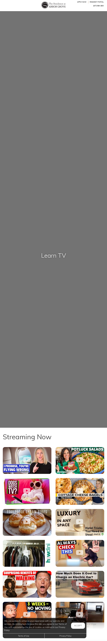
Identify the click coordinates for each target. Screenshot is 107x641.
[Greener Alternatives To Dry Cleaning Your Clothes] (27, 553)
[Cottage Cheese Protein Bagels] (80, 491)
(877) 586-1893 (98, 6)
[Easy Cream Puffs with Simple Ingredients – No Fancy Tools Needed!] (27, 522)
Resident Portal (97, 2)
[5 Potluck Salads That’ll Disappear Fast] (80, 460)
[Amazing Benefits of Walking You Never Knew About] (27, 584)
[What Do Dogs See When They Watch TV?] (27, 491)
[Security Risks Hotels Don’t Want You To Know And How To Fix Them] (80, 553)
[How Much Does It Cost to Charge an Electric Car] (80, 584)
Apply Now (81, 2)
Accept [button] (78, 625)
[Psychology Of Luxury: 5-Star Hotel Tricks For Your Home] (80, 522)
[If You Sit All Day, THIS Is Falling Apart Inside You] (27, 615)
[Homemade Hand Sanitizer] (80, 615)
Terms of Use (23, 636)
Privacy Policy (65, 636)
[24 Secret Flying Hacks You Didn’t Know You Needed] (27, 460)
